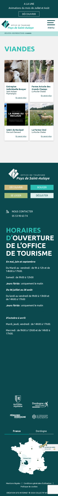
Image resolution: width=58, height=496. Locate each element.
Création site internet (17, 493)
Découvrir (29, 14)
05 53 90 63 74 (20, 216)
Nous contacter (22, 211)
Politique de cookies (29, 487)
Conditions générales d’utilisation (37, 483)
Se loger (16, 195)
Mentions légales (13, 483)
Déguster (7, 33)
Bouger (42, 187)
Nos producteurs (18, 33)
